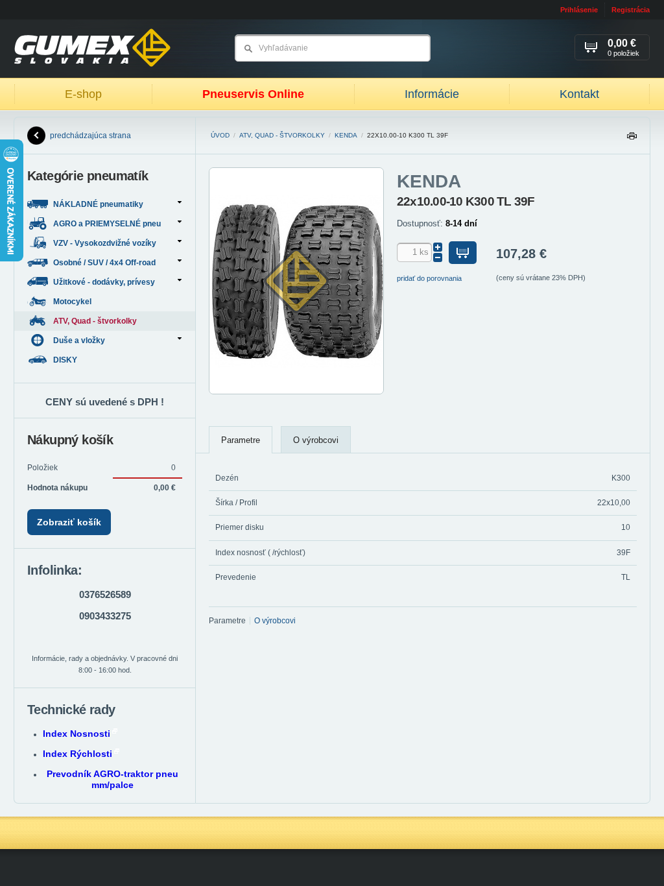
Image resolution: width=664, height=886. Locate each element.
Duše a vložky (79, 340)
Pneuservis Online (253, 94)
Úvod (220, 135)
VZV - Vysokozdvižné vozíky (104, 243)
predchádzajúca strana (90, 135)
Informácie (432, 94)
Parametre (240, 440)
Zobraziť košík (69, 522)
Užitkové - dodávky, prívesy (104, 282)
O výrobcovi (315, 440)
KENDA (346, 135)
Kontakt (579, 94)
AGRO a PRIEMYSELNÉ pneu (107, 223)
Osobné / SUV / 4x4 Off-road (104, 262)
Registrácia (630, 10)
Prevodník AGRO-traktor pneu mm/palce (112, 779)
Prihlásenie (579, 10)
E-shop (83, 94)
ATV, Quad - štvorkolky (282, 135)
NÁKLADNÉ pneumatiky (98, 204)
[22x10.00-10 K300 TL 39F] (296, 391)
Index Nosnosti (76, 733)
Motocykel (73, 301)
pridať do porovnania (429, 278)
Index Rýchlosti (77, 753)
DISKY (66, 360)
